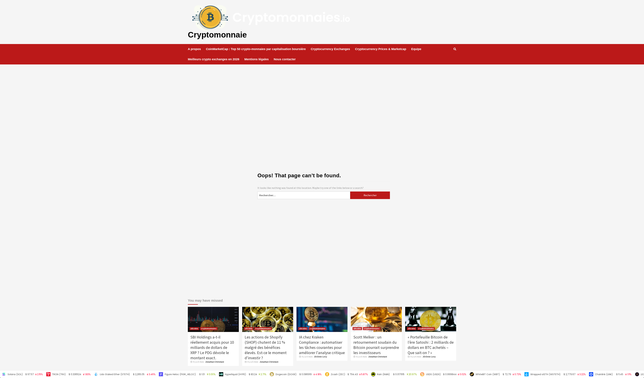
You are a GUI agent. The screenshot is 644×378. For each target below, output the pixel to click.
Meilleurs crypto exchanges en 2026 (213, 59)
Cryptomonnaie (217, 34)
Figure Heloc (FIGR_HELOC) (165, 374)
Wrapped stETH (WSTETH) (533, 374)
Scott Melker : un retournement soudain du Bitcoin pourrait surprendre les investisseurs (376, 344)
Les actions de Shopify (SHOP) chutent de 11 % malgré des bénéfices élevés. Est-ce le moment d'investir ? (266, 347)
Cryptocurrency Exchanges (330, 49)
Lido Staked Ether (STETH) (103, 374)
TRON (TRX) (46, 374)
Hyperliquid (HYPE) (220, 374)
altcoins (194, 328)
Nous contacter (285, 59)
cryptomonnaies (209, 328)
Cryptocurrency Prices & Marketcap (380, 49)
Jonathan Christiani (214, 362)
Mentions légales (256, 59)
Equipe (416, 49)
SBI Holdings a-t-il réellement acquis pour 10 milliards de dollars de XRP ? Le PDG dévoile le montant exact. (212, 347)
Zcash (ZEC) (324, 374)
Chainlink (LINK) (588, 374)
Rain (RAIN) (372, 374)
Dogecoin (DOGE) (274, 374)
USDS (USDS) (421, 374)
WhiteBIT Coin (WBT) (473, 374)
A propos (194, 49)
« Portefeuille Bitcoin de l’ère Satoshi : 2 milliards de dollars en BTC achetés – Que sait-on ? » (431, 344)
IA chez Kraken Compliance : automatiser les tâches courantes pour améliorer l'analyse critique (322, 344)
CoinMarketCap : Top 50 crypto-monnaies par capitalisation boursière (256, 49)
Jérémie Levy (320, 357)
